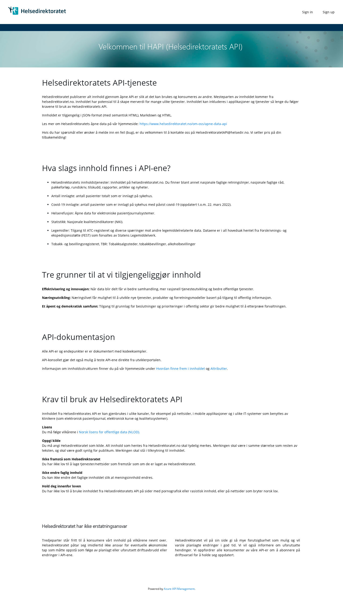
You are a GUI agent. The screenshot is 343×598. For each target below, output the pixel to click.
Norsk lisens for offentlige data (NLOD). (109, 432)
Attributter (218, 368)
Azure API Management (179, 589)
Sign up (329, 12)
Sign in (307, 12)
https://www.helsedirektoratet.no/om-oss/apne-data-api (183, 124)
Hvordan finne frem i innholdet (180, 368)
